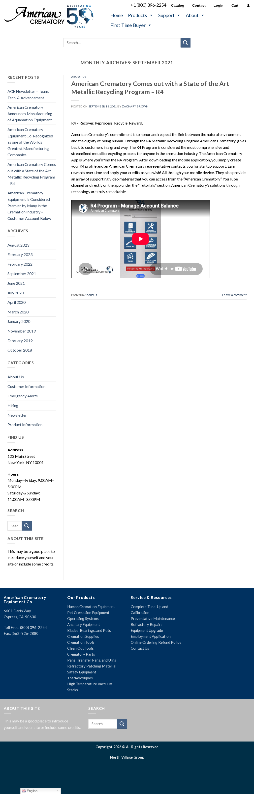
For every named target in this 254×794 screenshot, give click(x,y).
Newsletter (17, 415)
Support (166, 15)
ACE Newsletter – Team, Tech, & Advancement (28, 94)
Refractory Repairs (146, 624)
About (192, 15)
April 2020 (16, 302)
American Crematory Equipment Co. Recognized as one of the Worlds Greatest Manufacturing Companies (30, 142)
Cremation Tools (81, 642)
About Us (15, 376)
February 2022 (19, 264)
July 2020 (15, 292)
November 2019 (21, 331)
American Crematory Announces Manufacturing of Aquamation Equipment (29, 113)
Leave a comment (234, 295)
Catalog (177, 5)
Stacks (72, 690)
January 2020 (18, 321)
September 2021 (21, 273)
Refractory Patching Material (91, 666)
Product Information (24, 424)
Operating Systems (83, 618)
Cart (234, 5)
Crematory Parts (81, 654)
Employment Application (151, 636)
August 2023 (18, 245)
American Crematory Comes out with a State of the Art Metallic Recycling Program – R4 (31, 174)
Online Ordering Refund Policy (156, 642)
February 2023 (19, 254)
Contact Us (140, 648)
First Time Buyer (128, 25)
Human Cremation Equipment (91, 606)
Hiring (12, 405)
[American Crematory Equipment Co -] (52, 16)
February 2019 (19, 340)
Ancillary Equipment (83, 624)
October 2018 (19, 350)
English (31, 791)
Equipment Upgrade (147, 630)
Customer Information (26, 386)
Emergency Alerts (22, 395)
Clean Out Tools (80, 648)
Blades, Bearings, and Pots (89, 630)
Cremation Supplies (83, 636)
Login (218, 5)
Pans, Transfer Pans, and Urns (91, 660)
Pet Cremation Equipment (88, 612)
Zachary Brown (135, 106)
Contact (199, 5)
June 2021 (16, 283)
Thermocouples (80, 678)
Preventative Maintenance (153, 618)
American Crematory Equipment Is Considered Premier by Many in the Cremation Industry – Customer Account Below (29, 205)
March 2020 (18, 311)
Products (137, 15)
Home (116, 15)
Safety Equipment (81, 672)
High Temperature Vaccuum (89, 684)
